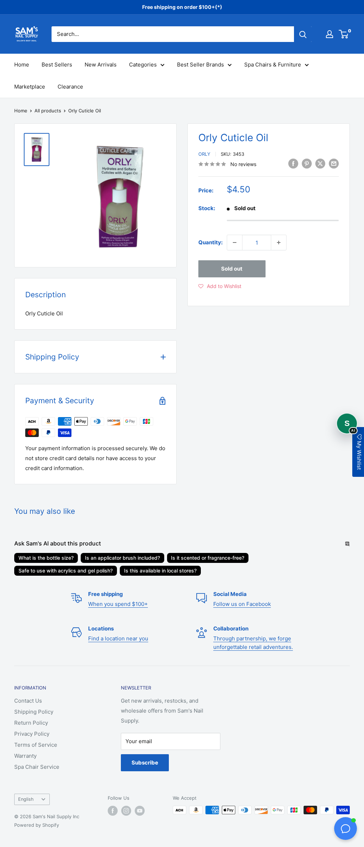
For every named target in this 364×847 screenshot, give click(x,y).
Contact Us (28, 700)
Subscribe (145, 762)
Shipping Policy (33, 711)
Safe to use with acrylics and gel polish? (65, 571)
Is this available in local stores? (160, 571)
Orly (204, 154)
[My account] (329, 34)
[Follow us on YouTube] (140, 811)
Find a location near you (118, 638)
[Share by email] (334, 163)
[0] (343, 34)
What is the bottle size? (46, 558)
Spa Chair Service (36, 766)
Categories (143, 64)
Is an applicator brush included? (122, 558)
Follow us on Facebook (242, 604)
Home (21, 64)
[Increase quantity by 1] (278, 242)
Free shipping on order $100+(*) (182, 7)
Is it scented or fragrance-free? (207, 558)
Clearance (70, 86)
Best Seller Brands (200, 64)
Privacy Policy (31, 733)
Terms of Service (35, 744)
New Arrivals (101, 64)
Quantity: (210, 242)
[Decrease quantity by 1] (234, 242)
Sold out (231, 268)
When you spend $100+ (118, 604)
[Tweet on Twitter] (320, 163)
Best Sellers (57, 64)
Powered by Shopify (36, 825)
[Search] (303, 34)
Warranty (25, 755)
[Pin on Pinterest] (307, 163)
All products (47, 110)
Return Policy (31, 722)
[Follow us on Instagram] (126, 811)
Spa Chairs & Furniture (272, 64)
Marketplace (29, 86)
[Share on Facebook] (293, 163)
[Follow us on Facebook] (113, 811)
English (26, 799)
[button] (219, 286)
